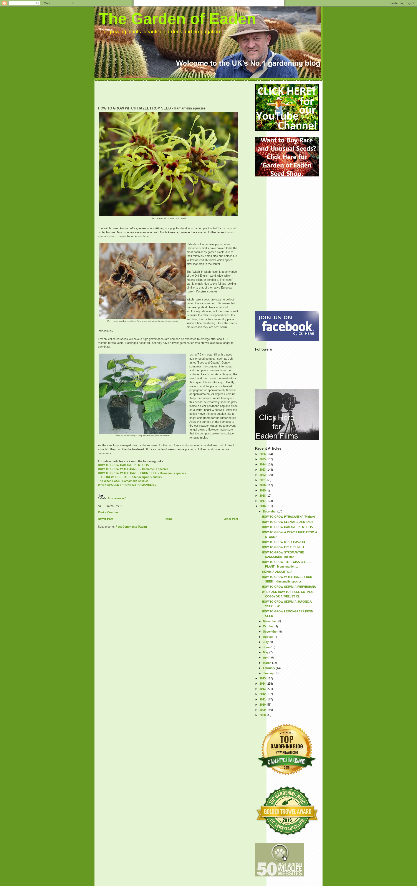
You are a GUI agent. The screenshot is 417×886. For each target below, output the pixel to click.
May (266, 652)
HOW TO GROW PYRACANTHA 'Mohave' (289, 516)
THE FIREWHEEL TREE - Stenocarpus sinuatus (130, 477)
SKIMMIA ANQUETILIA (277, 571)
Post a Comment (109, 512)
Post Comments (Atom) (131, 526)
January (269, 673)
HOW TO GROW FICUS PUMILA (283, 547)
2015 (263, 678)
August (268, 636)
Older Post (231, 519)
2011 (263, 699)
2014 (263, 683)
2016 (263, 506)
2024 (263, 464)
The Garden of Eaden (177, 18)
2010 (263, 704)
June (266, 647)
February (269, 668)
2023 (263, 469)
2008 (263, 715)
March (267, 662)
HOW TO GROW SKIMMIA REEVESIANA (289, 586)
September (270, 631)
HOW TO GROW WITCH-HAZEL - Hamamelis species (133, 469)
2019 (263, 490)
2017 (263, 501)
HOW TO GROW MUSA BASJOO (283, 542)
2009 (263, 709)
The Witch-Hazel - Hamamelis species (123, 481)
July (266, 642)
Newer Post (105, 519)
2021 (263, 480)
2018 (263, 495)
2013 (263, 688)
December (270, 511)
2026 (263, 454)
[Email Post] (168, 495)
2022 (263, 474)
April (266, 657)
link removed (117, 498)
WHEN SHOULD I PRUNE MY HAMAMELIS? (127, 484)
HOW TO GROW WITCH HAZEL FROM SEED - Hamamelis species (142, 473)
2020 (263, 485)
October (269, 626)
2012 (263, 694)
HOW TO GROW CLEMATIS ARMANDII (287, 522)
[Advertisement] (177, 93)
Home (168, 519)
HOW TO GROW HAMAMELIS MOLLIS (123, 465)
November (270, 621)
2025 (263, 459)
